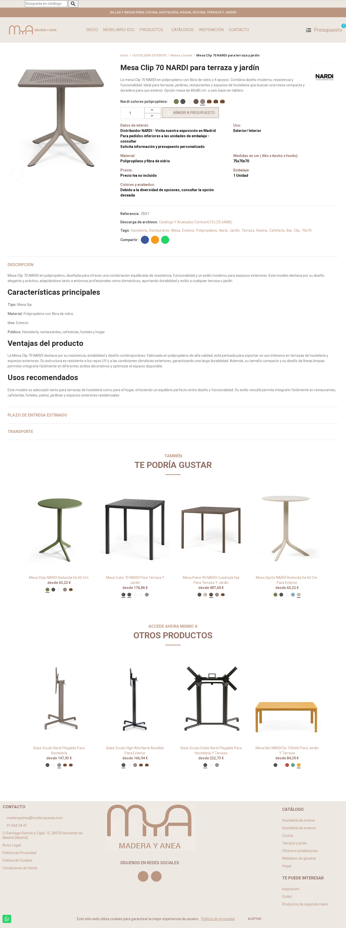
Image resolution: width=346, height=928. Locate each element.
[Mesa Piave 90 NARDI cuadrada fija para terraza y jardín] (211, 528)
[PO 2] (215, 101)
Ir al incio (328, 55)
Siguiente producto (334, 55)
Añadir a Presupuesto (194, 113)
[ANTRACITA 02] (182, 101)
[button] (11, 549)
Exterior (188, 230)
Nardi (223, 230)
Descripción (20, 264)
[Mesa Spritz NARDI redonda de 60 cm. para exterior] (287, 528)
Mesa (175, 230)
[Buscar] (298, 30)
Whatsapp (165, 240)
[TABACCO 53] (196, 101)
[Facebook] (156, 876)
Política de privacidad (218, 919)
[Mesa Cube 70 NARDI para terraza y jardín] (135, 528)
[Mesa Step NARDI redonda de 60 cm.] (59, 528)
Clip (297, 230)
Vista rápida (80, 495)
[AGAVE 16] (176, 101)
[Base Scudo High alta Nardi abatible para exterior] (135, 699)
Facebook (145, 240)
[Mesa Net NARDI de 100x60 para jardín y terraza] (287, 699)
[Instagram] (143, 876)
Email (155, 240)
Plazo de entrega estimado (37, 415)
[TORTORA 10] (202, 101)
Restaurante (159, 230)
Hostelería (139, 230)
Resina (261, 230)
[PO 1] (209, 101)
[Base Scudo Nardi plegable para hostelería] (59, 699)
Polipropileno (206, 230)
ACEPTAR (254, 919)
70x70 (307, 230)
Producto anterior (322, 55)
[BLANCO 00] (189, 101)
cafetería (276, 230)
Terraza (248, 230)
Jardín (234, 230)
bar (289, 230)
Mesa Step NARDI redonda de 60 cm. (59, 578)
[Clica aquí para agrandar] (17, 174)
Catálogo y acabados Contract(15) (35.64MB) (195, 222)
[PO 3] (222, 101)
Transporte (20, 431)
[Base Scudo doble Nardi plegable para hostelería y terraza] (211, 699)
